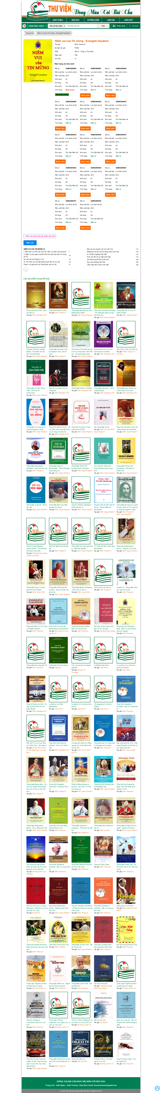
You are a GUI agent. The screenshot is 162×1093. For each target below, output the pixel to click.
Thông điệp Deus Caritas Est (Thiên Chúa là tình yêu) (126, 389)
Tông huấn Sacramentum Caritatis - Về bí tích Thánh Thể (58, 745)
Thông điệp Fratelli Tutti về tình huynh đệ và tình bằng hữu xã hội (59, 1061)
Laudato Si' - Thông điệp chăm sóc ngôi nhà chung (127, 588)
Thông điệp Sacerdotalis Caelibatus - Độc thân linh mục (37, 467)
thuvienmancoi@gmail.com (105, 1085)
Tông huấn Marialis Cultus (58, 310)
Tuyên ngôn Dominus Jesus (58, 665)
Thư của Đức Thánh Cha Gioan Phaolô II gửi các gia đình (103, 468)
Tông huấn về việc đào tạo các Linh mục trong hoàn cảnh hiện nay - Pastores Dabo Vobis (82, 351)
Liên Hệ (111, 20)
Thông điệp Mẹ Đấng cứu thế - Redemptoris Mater (82, 311)
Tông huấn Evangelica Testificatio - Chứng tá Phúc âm (58, 786)
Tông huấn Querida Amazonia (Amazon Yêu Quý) (82, 865)
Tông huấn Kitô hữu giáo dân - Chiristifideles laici (104, 785)
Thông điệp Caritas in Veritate (82, 388)
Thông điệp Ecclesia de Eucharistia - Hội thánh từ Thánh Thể (125, 468)
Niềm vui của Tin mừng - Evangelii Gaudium (53, 33)
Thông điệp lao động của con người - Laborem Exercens (126, 826)
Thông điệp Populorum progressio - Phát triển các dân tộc (82, 827)
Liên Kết (128, 20)
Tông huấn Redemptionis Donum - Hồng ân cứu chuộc (126, 547)
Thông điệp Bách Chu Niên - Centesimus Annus (58, 506)
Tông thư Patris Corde (101, 864)
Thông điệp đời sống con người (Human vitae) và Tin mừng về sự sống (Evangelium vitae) (127, 507)
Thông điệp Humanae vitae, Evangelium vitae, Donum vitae (58, 351)
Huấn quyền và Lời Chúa (125, 906)
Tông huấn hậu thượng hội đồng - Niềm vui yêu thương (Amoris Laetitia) (126, 628)
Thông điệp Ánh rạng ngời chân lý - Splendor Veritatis (82, 547)
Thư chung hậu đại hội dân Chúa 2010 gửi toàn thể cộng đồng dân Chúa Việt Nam (36, 866)
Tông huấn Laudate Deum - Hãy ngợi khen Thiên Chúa (103, 945)
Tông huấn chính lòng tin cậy (59, 944)
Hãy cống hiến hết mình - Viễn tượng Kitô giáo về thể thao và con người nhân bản (127, 745)
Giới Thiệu (58, 20)
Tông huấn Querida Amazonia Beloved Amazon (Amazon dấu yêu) (37, 946)
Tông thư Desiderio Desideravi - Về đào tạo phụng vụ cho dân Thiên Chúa (82, 908)
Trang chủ (29, 33)
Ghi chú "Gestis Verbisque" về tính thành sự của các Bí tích (82, 1021)
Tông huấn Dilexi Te (78, 1059)
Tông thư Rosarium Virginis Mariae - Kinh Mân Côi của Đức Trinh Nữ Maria (35, 351)
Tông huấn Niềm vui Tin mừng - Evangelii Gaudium (36, 627)
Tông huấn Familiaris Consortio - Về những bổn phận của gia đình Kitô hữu (104, 312)
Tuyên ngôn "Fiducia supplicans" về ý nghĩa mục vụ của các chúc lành (59, 1022)
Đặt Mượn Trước (62, 94)
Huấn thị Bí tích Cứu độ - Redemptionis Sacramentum (58, 627)
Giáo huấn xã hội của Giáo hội (127, 349)
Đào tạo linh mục (100, 1020)
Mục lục (30, 243)
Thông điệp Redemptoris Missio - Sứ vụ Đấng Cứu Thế (36, 826)
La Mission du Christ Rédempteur (56, 705)
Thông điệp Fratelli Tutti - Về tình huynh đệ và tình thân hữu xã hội (127, 866)
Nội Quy (76, 20)
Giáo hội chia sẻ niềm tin (102, 587)
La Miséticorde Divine (101, 665)
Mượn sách (85, 95)
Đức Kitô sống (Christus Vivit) (127, 944)
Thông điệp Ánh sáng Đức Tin (36, 665)
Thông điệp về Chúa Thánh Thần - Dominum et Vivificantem (35, 390)
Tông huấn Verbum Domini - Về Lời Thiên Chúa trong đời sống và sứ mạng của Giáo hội (59, 429)
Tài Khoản (135, 26)
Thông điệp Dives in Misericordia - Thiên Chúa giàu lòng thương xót (59, 468)
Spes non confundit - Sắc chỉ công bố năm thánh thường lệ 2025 (127, 1022)
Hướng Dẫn (93, 20)
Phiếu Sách (121, 26)
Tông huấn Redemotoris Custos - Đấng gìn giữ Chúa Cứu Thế (58, 908)
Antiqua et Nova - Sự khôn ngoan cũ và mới (103, 1060)
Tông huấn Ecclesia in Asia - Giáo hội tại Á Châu (81, 428)
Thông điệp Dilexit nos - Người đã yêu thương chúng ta (59, 984)
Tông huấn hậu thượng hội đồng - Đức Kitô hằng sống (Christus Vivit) (126, 786)
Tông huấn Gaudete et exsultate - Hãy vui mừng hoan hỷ (59, 866)
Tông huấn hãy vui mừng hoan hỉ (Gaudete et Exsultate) (104, 744)
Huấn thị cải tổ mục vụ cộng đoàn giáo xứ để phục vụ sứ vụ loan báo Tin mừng (37, 908)
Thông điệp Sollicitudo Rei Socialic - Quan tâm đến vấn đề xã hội (59, 589)
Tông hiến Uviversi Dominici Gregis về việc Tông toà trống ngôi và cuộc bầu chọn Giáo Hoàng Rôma (36, 1062)
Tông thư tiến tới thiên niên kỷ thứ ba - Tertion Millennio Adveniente (104, 507)
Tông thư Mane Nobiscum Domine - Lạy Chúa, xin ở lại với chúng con (81, 786)
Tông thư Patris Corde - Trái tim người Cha (126, 1060)
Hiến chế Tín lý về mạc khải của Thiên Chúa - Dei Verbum (36, 744)
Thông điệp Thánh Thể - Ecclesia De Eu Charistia (80, 467)
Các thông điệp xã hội (101, 427)
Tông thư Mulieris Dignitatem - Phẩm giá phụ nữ (82, 506)
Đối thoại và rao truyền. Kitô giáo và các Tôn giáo (103, 627)
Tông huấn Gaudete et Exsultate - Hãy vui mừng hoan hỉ (127, 706)
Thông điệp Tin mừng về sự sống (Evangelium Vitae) (35, 428)
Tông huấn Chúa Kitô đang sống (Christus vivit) (58, 826)
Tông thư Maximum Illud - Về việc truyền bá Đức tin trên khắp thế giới (36, 706)
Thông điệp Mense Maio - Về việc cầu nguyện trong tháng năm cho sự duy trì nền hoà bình (36, 787)
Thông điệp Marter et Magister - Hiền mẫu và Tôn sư (82, 588)
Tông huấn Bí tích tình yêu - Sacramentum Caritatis (103, 350)
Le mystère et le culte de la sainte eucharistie (126, 666)
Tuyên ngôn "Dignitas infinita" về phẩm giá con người (36, 984)
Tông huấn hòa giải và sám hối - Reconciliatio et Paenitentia (127, 428)
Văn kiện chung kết (100, 983)
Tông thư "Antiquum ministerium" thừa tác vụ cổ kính (35, 1022)
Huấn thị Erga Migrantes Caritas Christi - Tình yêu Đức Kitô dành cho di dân (36, 548)
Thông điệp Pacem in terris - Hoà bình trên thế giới (36, 588)
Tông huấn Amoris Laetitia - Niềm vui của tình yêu (81, 627)
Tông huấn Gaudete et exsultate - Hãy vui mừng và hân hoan (103, 908)
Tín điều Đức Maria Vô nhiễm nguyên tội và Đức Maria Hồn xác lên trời (82, 745)
